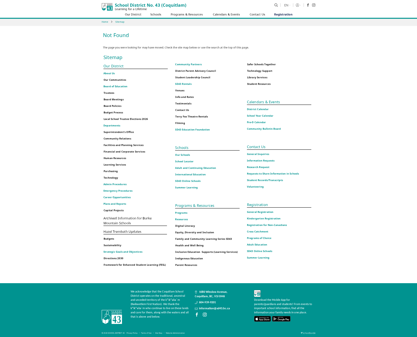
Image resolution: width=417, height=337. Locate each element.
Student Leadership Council (192, 77)
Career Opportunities (117, 197)
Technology (111, 177)
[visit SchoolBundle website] (308, 333)
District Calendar (258, 109)
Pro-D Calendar (256, 122)
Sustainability (112, 245)
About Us (109, 73)
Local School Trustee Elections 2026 (126, 119)
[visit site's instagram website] (205, 315)
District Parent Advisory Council (195, 71)
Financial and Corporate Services (124, 151)
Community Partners (188, 64)
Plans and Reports (114, 204)
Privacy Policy (132, 333)
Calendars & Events (263, 101)
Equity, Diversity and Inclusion (194, 232)
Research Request (258, 167)
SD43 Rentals (183, 84)
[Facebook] (308, 5)
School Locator (184, 161)
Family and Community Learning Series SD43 (203, 239)
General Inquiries (258, 154)
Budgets (109, 238)
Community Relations (117, 138)
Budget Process (113, 112)
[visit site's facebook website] (197, 315)
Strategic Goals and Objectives (122, 251)
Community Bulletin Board (264, 128)
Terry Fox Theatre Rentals (191, 116)
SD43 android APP (281, 319)
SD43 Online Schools (188, 181)
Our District (113, 65)
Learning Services (115, 164)
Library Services (257, 77)
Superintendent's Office (119, 132)
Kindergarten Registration (264, 218)
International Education (190, 174)
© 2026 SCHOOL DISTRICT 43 (113, 333)
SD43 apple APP (262, 319)
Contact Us (182, 110)
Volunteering (256, 186)
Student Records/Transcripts (265, 180)
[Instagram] (313, 5)
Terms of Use (146, 333)
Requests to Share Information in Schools (273, 173)
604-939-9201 (207, 302)
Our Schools (182, 155)
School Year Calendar (261, 115)
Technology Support (260, 71)
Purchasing (111, 171)
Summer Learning (186, 187)
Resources (181, 219)
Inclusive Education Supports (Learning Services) (206, 252)
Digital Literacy (185, 226)
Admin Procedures (115, 184)
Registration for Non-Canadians (267, 225)
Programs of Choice (259, 238)
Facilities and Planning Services (124, 145)
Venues (179, 90)
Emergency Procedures (117, 190)
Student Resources (259, 84)
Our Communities (115, 80)
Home (105, 21)
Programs (181, 212)
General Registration (260, 212)
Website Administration (175, 333)
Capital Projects (114, 210)
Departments (111, 125)
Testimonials (183, 103)
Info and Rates (184, 97)
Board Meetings (114, 99)
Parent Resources (186, 265)
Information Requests (261, 160)
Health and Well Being (190, 245)
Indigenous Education (189, 258)
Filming (180, 123)
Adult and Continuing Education (195, 168)
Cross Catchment (257, 231)
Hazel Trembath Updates (122, 231)
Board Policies (112, 106)
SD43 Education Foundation (192, 129)
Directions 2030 (113, 258)
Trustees (109, 93)
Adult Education (257, 244)
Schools (181, 147)
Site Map (158, 333)
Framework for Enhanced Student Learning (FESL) (135, 265)
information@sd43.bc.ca (214, 308)
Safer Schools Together (261, 64)
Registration (257, 204)
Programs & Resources (194, 205)
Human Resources (115, 158)
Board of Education (115, 86)
